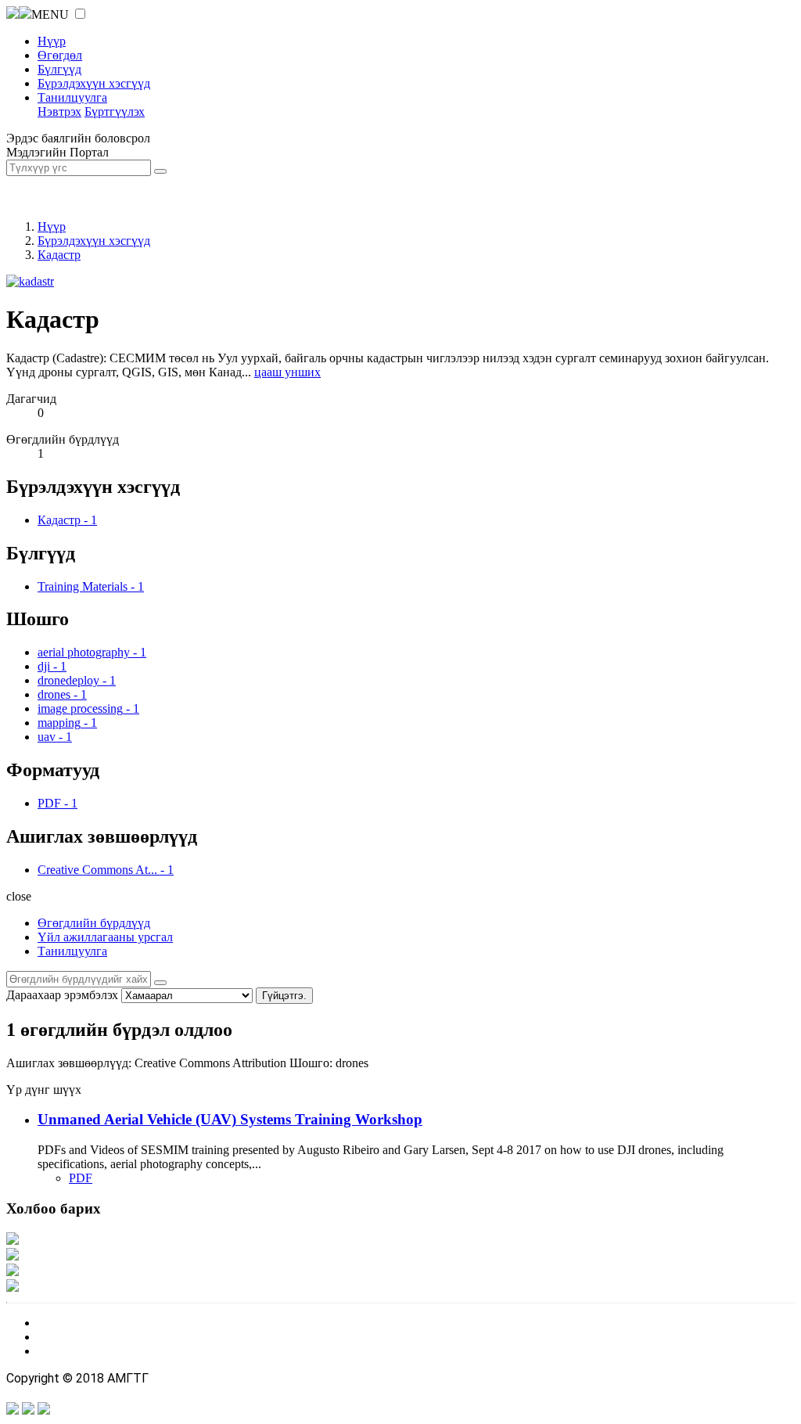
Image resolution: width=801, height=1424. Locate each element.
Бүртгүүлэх (114, 111)
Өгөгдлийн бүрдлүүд (94, 923)
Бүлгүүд (59, 69)
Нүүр (52, 41)
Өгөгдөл (60, 55)
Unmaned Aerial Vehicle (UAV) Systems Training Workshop (230, 1119)
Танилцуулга (72, 97)
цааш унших (287, 372)
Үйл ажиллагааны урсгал (105, 937)
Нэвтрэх (59, 111)
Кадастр (59, 254)
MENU (50, 14)
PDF (80, 1178)
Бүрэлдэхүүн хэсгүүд (94, 83)
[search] (160, 982)
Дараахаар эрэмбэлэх (62, 994)
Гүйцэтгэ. (284, 995)
